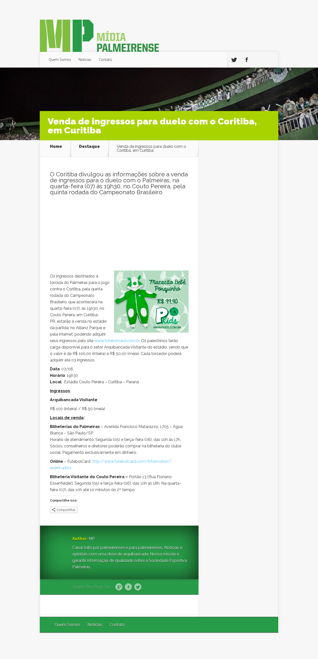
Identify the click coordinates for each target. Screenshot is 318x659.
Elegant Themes (212, 645)
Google (119, 587)
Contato (105, 59)
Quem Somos (60, 59)
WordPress (266, 645)
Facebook (128, 587)
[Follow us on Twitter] (234, 60)
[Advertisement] (119, 236)
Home (56, 147)
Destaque (89, 147)
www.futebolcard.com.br (116, 340)
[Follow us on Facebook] (246, 60)
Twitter (138, 587)
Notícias (85, 59)
